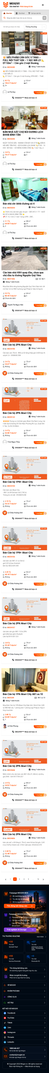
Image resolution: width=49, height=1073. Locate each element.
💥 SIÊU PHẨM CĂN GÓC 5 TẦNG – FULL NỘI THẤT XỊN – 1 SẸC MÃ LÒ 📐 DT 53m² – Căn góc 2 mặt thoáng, (23, 60)
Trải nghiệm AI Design (16, 930)
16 (38, 879)
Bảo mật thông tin (16, 1066)
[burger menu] (43, 5)
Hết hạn (43, 33)
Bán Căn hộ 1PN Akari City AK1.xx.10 (23, 694)
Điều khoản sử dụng (32, 1066)
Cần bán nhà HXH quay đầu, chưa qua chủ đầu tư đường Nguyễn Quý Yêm (23, 274)
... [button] (33, 879)
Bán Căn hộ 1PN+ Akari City (18, 481)
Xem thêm (40, 937)
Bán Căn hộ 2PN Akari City (17, 344)
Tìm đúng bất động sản (17, 906)
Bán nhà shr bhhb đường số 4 (18, 203)
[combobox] (25, 26)
